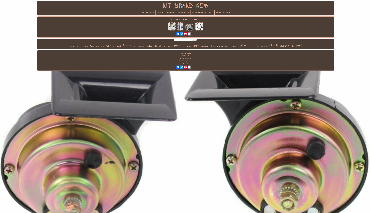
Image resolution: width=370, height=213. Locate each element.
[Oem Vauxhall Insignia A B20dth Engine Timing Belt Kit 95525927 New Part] (189, 27)
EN (184, 63)
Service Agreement (185, 61)
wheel (212, 46)
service (233, 46)
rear (108, 45)
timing (242, 45)
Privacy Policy (185, 58)
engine (265, 46)
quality (149, 46)
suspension (204, 46)
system (102, 46)
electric (162, 46)
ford (299, 45)
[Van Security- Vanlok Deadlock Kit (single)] (180, 26)
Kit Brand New (186, 53)
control (169, 46)
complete (72, 46)
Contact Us (186, 56)
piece (249, 46)
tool (119, 46)
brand (127, 45)
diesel (92, 46)
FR (187, 63)
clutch (273, 45)
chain (134, 46)
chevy (226, 46)
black (183, 46)
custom (86, 46)
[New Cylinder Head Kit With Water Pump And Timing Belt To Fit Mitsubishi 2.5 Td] (171, 26)
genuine (284, 45)
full (292, 45)
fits (261, 46)
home (189, 46)
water (257, 46)
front (177, 45)
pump (220, 46)
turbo (196, 45)
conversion (141, 46)
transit (252, 46)
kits (155, 45)
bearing (79, 46)
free (114, 46)
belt (97, 46)
